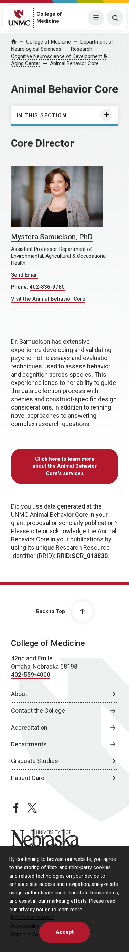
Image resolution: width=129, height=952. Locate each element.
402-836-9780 (47, 287)
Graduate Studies (34, 761)
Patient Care (27, 777)
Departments (29, 744)
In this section (41, 115)
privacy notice (34, 910)
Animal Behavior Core (74, 63)
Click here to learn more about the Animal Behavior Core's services (65, 466)
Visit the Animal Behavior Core (48, 299)
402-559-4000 (30, 674)
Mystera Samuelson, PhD (52, 237)
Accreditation (29, 727)
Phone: (20, 287)
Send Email (24, 275)
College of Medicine (48, 42)
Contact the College (38, 710)
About (19, 693)
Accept (65, 932)
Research (81, 49)
